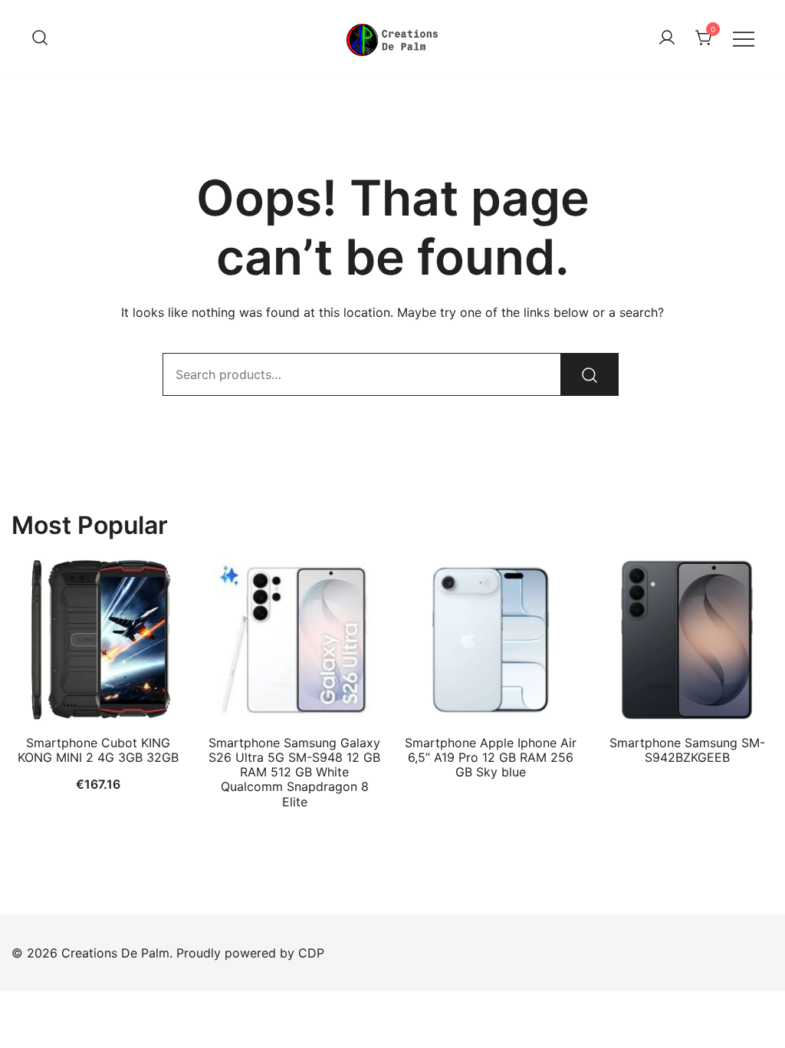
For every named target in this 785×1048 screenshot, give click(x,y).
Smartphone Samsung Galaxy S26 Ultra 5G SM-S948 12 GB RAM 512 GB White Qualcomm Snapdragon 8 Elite (294, 772)
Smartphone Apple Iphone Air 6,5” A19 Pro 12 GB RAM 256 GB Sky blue (490, 757)
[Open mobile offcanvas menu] (743, 38)
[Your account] (667, 38)
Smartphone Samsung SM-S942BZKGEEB (687, 750)
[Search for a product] (40, 38)
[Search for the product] (589, 374)
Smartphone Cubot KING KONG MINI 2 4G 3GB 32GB (98, 750)
